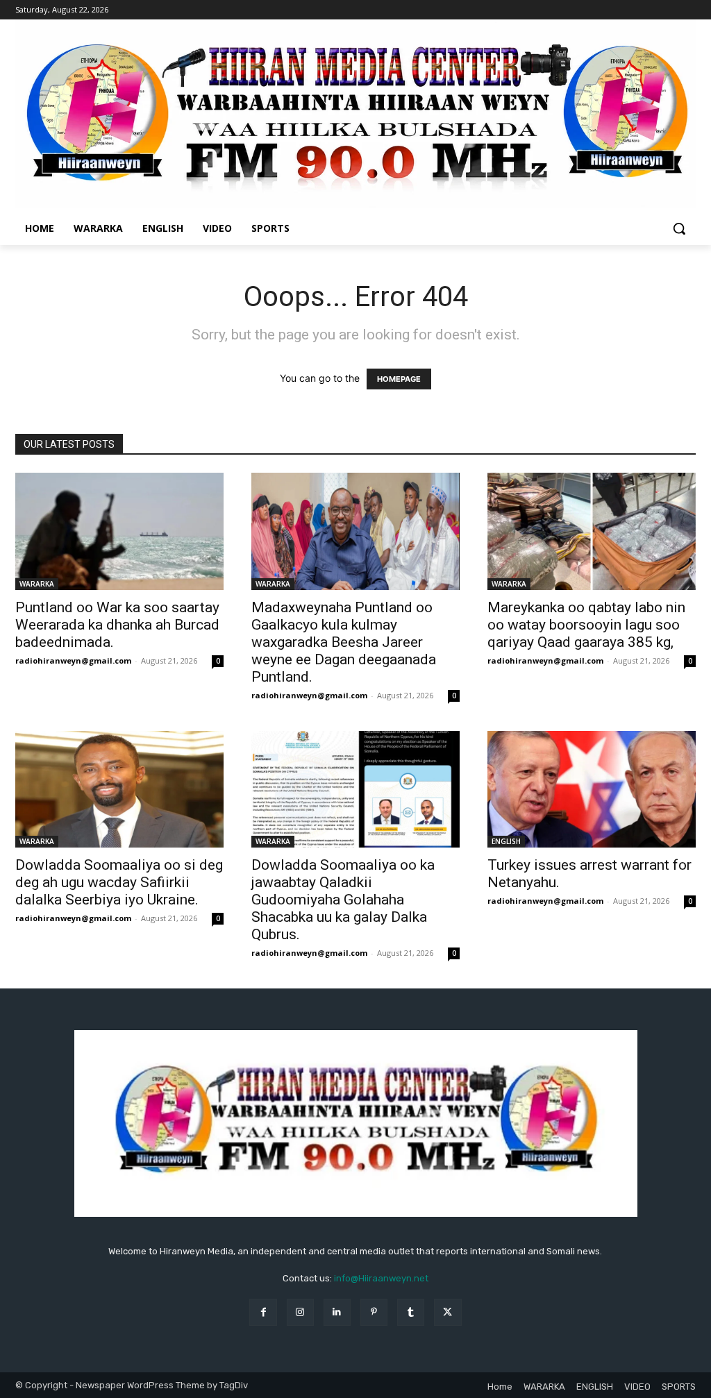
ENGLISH (506, 841)
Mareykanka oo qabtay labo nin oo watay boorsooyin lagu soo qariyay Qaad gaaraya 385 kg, (586, 624)
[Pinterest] (373, 1312)
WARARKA (36, 584)
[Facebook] (262, 1312)
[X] (447, 1312)
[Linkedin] (337, 1312)
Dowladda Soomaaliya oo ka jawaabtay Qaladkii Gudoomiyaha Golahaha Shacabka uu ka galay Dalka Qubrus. (343, 900)
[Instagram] (300, 1312)
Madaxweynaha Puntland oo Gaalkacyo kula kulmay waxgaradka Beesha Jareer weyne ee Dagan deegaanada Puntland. (343, 642)
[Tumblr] (410, 1312)
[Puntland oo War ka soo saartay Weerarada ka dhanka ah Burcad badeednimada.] (119, 531)
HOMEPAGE (399, 379)
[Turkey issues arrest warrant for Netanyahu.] (591, 789)
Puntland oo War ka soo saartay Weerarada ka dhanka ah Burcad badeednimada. (117, 624)
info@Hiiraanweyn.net (381, 1278)
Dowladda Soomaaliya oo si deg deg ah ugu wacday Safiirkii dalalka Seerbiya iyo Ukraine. (119, 882)
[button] (679, 228)
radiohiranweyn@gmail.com (73, 660)
